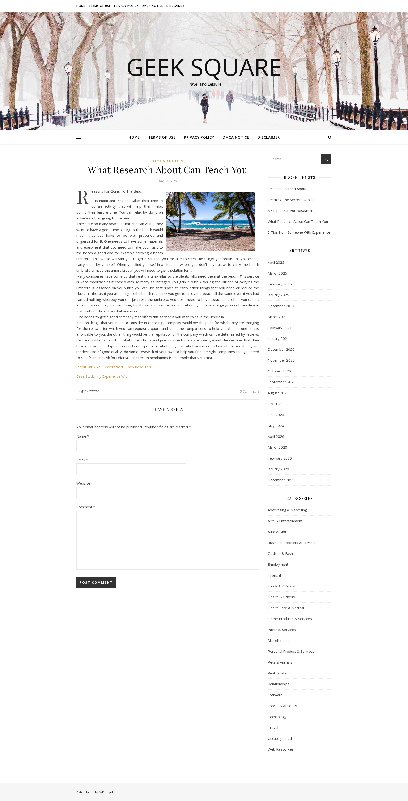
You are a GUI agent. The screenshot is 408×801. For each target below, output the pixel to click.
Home (80, 6)
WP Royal (106, 792)
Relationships (278, 684)
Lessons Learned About (287, 188)
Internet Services (282, 629)
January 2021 (278, 338)
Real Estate (277, 673)
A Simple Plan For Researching (292, 210)
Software (275, 694)
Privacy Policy (126, 6)
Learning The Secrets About (290, 199)
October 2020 (279, 371)
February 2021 (280, 327)
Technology (277, 716)
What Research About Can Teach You (298, 221)
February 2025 (280, 284)
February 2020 (280, 458)
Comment (85, 506)
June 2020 (276, 414)
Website (83, 483)
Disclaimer (175, 6)
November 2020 (281, 360)
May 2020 (276, 425)
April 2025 (276, 262)
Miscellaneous (279, 640)
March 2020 (277, 447)
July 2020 (275, 403)
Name (82, 436)
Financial (274, 575)
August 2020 (278, 392)
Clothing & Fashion (283, 553)
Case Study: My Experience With (102, 376)
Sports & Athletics (282, 705)
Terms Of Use (100, 6)
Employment (278, 564)
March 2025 (277, 273)
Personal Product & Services (291, 651)
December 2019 (281, 479)
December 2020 (281, 349)
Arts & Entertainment (285, 520)
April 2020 (276, 436)
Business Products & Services (292, 542)
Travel (273, 727)
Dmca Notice (152, 6)
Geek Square (204, 67)
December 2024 (281, 305)
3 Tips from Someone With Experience (299, 232)
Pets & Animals (168, 161)
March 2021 (277, 316)
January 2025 (278, 295)
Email (82, 459)
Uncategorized (280, 738)
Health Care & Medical (286, 607)
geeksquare (90, 391)
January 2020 (278, 469)
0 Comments (249, 391)
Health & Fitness (281, 597)
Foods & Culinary (281, 586)
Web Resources (281, 749)
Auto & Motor (279, 531)
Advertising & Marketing (287, 510)
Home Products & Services (290, 618)
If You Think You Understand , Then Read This (113, 366)
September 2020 (282, 382)
